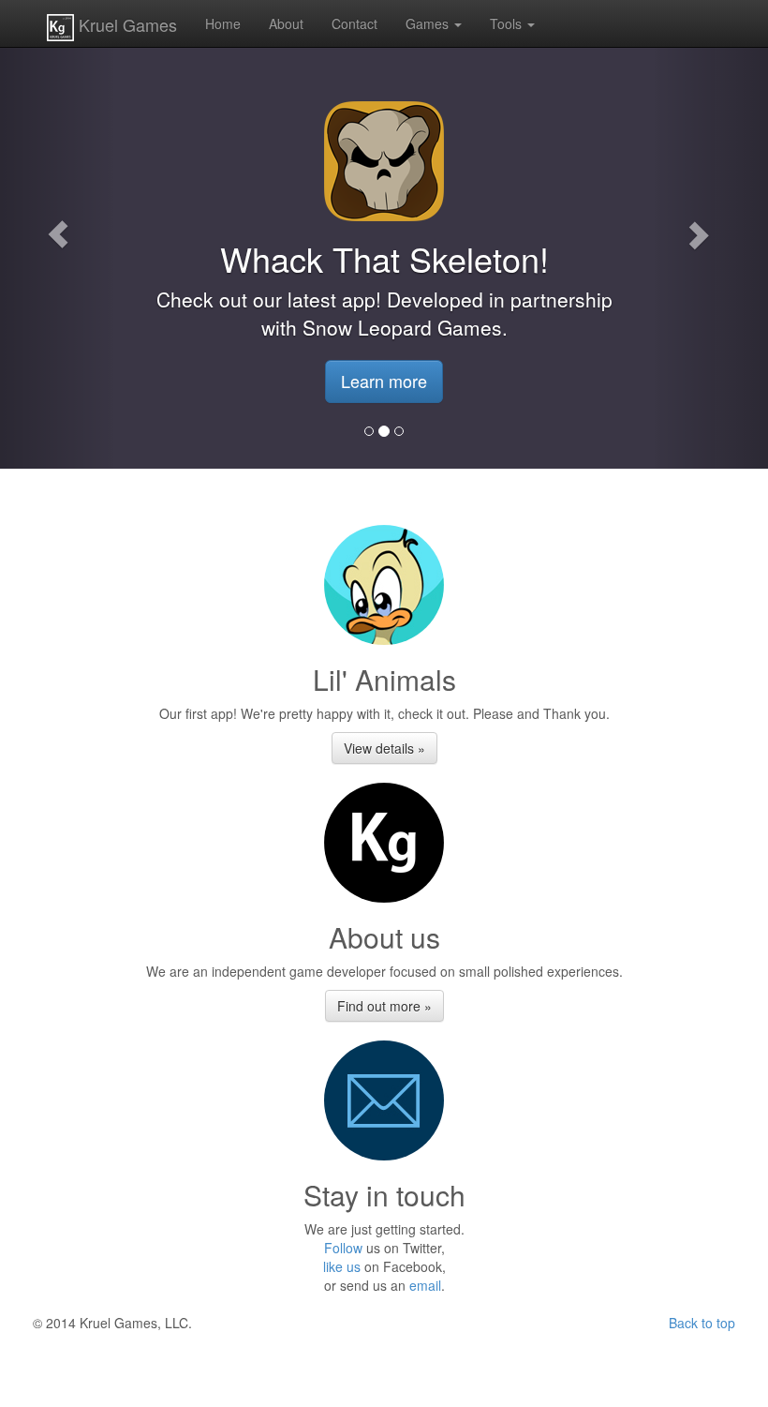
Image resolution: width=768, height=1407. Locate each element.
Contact (354, 23)
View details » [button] (384, 748)
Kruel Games (125, 24)
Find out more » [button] (384, 1005)
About (286, 23)
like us (342, 1266)
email (425, 1285)
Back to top (702, 1322)
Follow (343, 1247)
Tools (507, 23)
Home (223, 23)
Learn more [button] (384, 380)
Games (429, 23)
